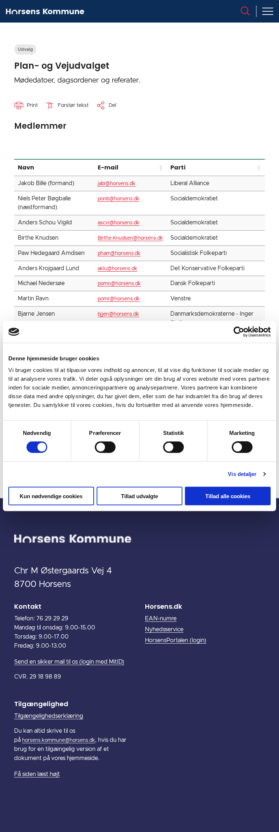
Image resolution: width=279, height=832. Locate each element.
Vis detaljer (242, 474)
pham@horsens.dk (119, 253)
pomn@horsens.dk (119, 283)
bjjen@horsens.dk (118, 314)
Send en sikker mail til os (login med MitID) (69, 662)
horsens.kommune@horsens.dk (58, 740)
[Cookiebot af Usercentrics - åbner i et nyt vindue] (239, 332)
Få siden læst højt (37, 774)
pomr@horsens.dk (119, 298)
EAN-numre (161, 618)
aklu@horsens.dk (117, 268)
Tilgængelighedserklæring (48, 716)
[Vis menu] (268, 11)
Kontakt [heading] (27, 606)
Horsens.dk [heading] (163, 606)
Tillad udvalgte (139, 496)
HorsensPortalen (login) (175, 640)
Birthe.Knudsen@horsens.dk (130, 238)
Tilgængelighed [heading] (41, 704)
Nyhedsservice (164, 629)
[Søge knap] (245, 10)
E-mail (108, 167)
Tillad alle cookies (227, 496)
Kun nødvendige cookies (51, 496)
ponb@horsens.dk (119, 198)
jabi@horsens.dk (117, 183)
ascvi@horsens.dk (119, 222)
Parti (178, 167)
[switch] (105, 447)
